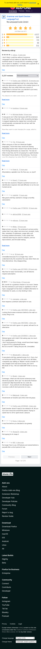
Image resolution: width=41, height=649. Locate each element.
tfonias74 (16, 432)
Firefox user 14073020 (20, 310)
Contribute (6, 587)
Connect (5, 583)
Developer (6, 591)
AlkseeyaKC (17, 355)
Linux (4, 545)
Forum (4, 509)
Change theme (7, 642)
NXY (14, 442)
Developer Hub (8, 498)
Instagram (6, 601)
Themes (21, 11)
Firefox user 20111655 (20, 269)
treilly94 (15, 195)
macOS (5, 534)
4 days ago (32, 406)
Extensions (13, 11)
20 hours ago (32, 269)
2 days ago (32, 323)
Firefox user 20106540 (20, 406)
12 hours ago (33, 208)
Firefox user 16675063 (20, 323)
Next (29, 457)
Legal (20, 624)
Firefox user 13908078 (20, 81)
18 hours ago (19, 254)
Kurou (15, 421)
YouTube (5, 605)
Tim (14, 142)
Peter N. (15, 169)
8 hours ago (24, 108)
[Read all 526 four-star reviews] (19, 37)
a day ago (23, 299)
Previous (11, 457)
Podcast (5, 616)
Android (5, 541)
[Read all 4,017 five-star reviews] (19, 34)
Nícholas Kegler (18, 114)
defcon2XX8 (17, 214)
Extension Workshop (10, 494)
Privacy (4, 624)
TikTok (5, 609)
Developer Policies (9, 501)
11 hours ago (23, 169)
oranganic (16, 299)
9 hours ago (28, 114)
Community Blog (9, 505)
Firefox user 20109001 (20, 335)
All (3, 549)
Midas (15, 227)
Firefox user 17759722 (20, 208)
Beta (4, 563)
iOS (3, 538)
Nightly (5, 559)
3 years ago (22, 55)
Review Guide (7, 516)
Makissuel (16, 395)
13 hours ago (21, 227)
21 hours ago (25, 282)
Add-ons (6, 483)
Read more (5, 99)
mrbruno (15, 220)
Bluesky (5, 612)
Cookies (12, 624)
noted (21, 627)
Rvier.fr (15, 180)
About (4, 487)
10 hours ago (20, 142)
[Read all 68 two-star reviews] (19, 43)
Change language (8, 638)
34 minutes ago (34, 81)
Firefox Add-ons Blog (11, 490)
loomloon (16, 108)
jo (13, 254)
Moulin (15, 376)
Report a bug (7, 512)
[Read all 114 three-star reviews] (19, 40)
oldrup (15, 55)
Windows (6, 530)
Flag (3, 70)
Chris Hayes (17, 282)
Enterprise (6, 573)
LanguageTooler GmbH (18, 22)
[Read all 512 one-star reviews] (19, 45)
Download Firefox (9, 526)
